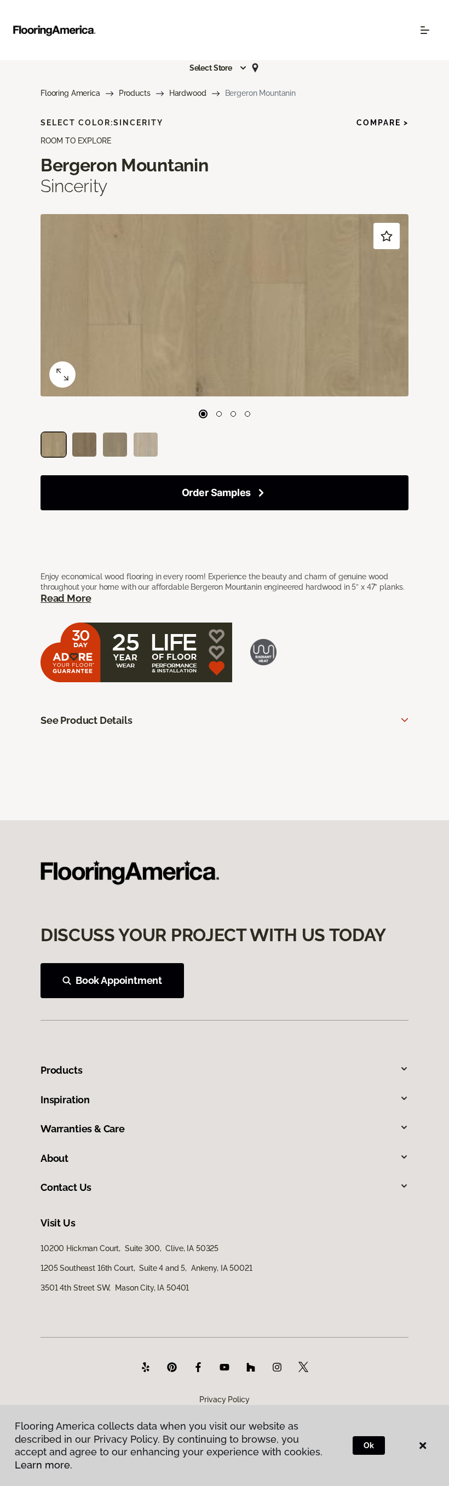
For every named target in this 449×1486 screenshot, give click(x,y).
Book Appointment (119, 980)
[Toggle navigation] (425, 30)
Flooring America (70, 93)
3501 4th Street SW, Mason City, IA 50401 (115, 1287)
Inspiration (65, 1099)
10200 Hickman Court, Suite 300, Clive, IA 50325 (129, 1248)
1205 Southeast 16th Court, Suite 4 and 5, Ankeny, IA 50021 (146, 1268)
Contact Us (66, 1187)
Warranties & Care (83, 1128)
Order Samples (216, 492)
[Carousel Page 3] (233, 414)
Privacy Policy (224, 1399)
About (54, 1158)
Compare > (382, 122)
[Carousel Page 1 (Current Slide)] (203, 414)
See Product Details (87, 720)
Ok (369, 1445)
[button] (218, 68)
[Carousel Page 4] (247, 414)
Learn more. (43, 1465)
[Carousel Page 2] (219, 414)
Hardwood (187, 93)
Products (135, 93)
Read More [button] (66, 598)
